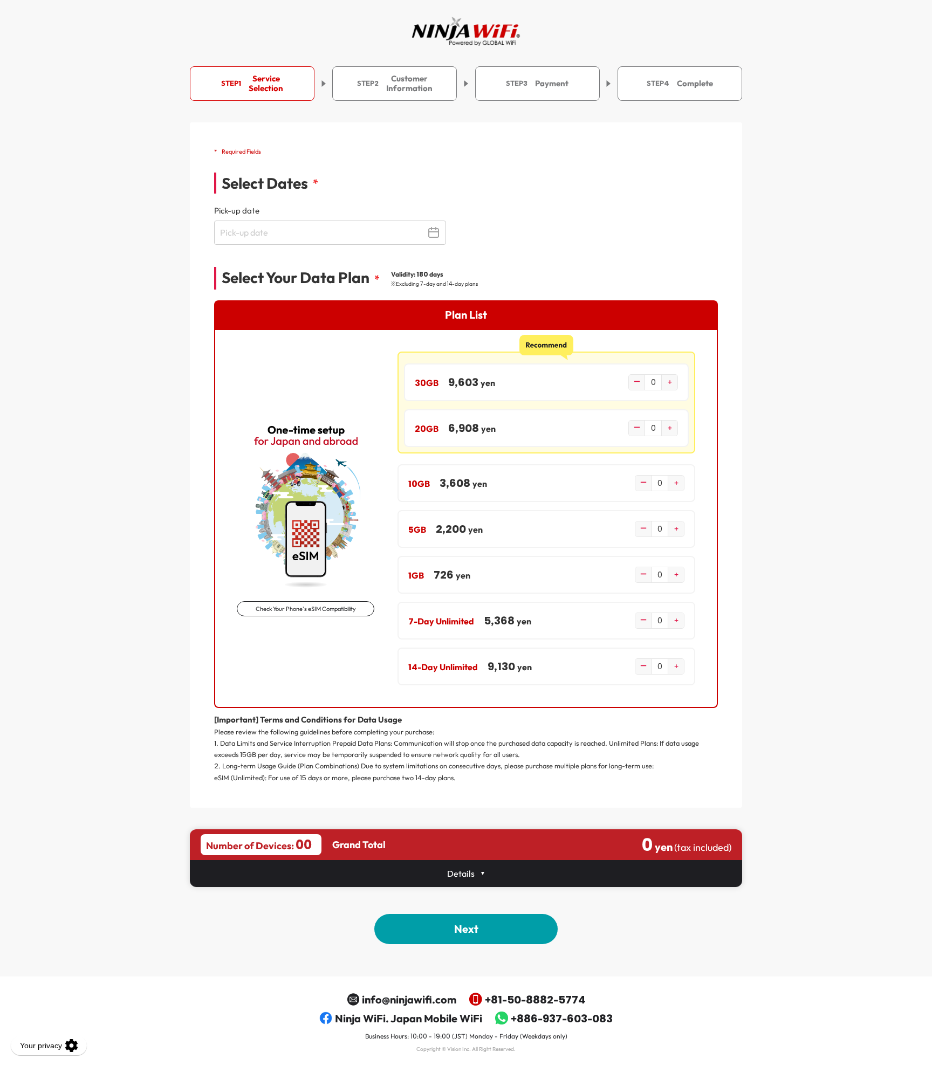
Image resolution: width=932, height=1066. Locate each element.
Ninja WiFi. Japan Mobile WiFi (408, 1018)
